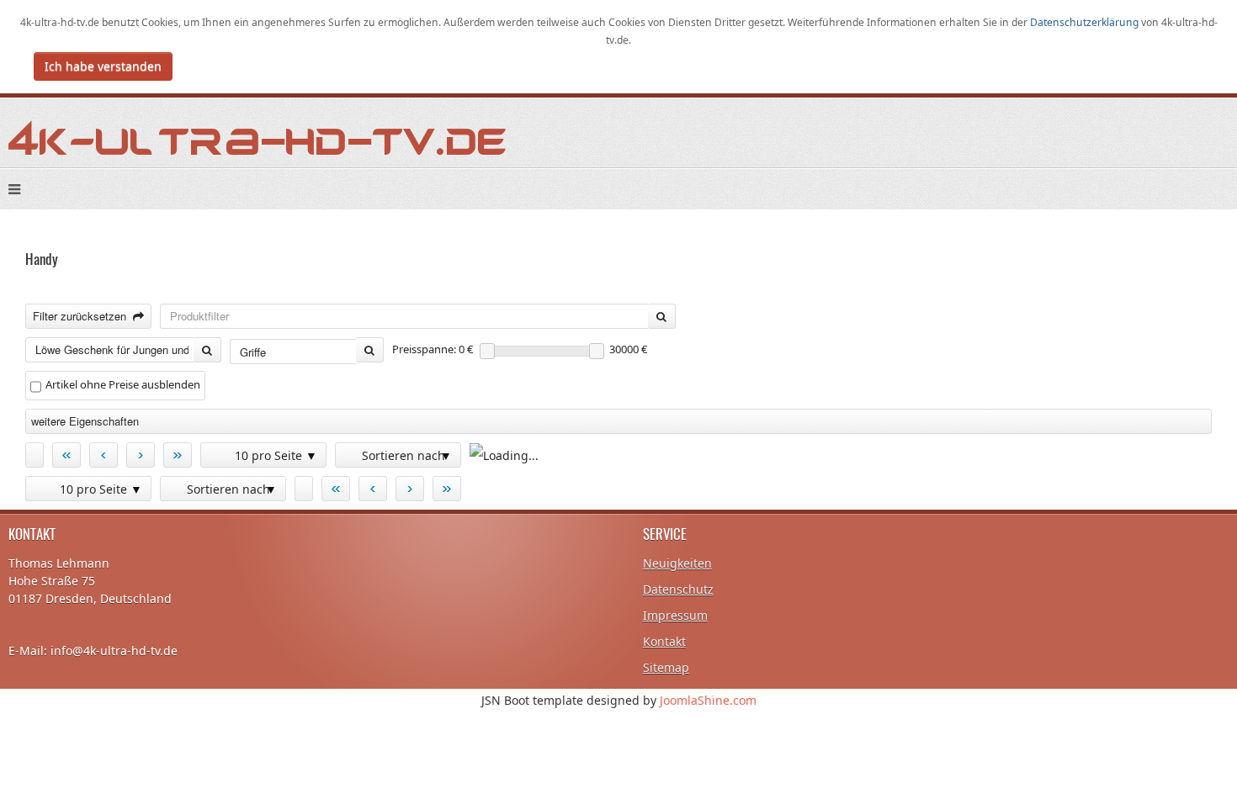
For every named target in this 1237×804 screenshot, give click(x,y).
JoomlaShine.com (708, 700)
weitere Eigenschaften (85, 421)
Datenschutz (678, 589)
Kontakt (664, 641)
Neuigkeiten (677, 563)
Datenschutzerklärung (1085, 22)
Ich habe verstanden (103, 66)
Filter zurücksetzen (83, 316)
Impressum (675, 615)
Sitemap (666, 667)
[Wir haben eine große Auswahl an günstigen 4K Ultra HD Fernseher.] (258, 136)
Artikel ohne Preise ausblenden (122, 384)
